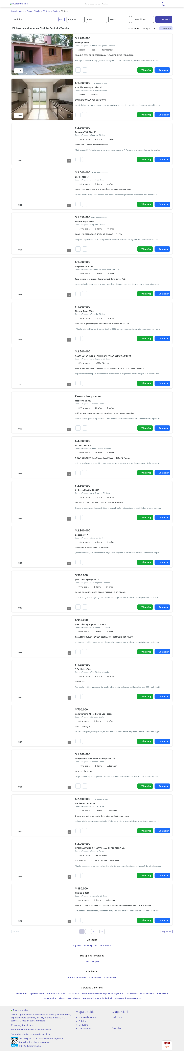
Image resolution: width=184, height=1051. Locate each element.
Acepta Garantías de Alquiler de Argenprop (103, 993)
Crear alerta (165, 19)
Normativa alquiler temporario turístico (30, 1033)
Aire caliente (73, 998)
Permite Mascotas (56, 993)
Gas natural (73, 993)
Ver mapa (167, 28)
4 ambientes (95, 978)
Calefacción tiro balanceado (140, 993)
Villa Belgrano (90, 946)
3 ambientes (110, 978)
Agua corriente (37, 993)
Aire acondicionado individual (97, 998)
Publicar (104, 4)
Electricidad (21, 993)
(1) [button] (60, 19)
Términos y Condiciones (22, 1025)
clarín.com (117, 1017)
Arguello (76, 946)
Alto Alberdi (106, 946)
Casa (87, 961)
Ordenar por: (134, 28)
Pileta (62, 998)
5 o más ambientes (77, 978)
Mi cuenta (83, 1024)
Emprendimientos (92, 4)
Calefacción (162, 993)
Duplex (95, 961)
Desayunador (49, 998)
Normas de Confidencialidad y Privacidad (31, 1029)
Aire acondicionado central (128, 998)
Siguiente (166, 931)
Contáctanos (85, 1028)
